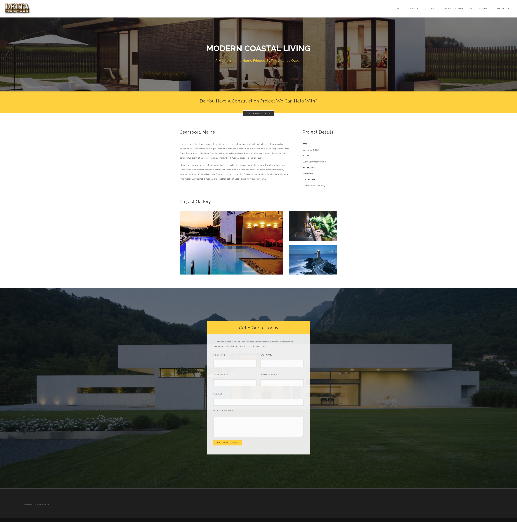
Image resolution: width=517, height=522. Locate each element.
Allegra (40, 504)
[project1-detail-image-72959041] (313, 212)
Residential (308, 173)
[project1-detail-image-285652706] (313, 246)
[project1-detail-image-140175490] (231, 212)
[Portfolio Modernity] (258, 54)
